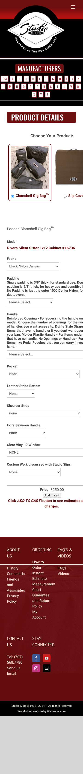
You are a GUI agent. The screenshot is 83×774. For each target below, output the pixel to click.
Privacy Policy (13, 603)
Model (11, 246)
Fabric (11, 263)
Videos (63, 578)
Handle (12, 319)
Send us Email (13, 675)
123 (4, 83)
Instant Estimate (39, 580)
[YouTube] (46, 663)
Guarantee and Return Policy (41, 605)
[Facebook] (36, 663)
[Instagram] (36, 673)
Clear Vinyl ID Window (24, 449)
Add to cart (51, 500)
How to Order (38, 569)
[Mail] (46, 673)
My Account (39, 619)
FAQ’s (62, 573)
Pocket (12, 371)
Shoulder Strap (18, 410)
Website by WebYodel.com (49, 716)
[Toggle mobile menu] (73, 57)
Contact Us (16, 578)
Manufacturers (39, 73)
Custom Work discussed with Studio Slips (39, 469)
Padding (13, 283)
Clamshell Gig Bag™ (32, 200)
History (12, 573)
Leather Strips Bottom (23, 390)
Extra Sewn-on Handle (23, 430)
